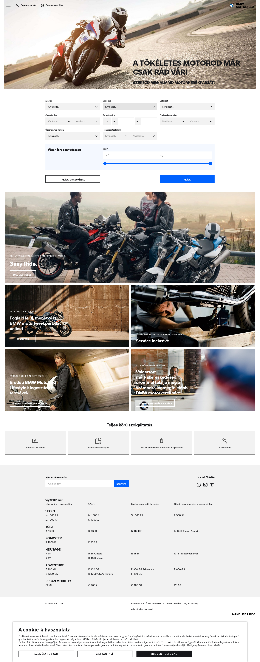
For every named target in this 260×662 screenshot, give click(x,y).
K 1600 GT (51, 531)
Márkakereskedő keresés (145, 504)
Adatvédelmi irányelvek (142, 609)
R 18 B (135, 553)
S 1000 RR (137, 515)
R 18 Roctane (95, 558)
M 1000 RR (51, 515)
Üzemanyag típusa (54, 129)
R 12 (48, 558)
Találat (187, 179)
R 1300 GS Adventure (100, 574)
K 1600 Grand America (187, 531)
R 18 (48, 553)
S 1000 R (50, 542)
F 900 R (92, 542)
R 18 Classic (95, 553)
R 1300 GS (51, 574)
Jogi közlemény (190, 603)
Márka (48, 100)
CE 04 (48, 585)
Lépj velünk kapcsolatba (58, 504)
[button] (8, 5)
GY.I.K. (91, 504)
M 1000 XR (51, 519)
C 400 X (93, 585)
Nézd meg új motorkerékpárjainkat (193, 504)
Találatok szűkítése (72, 179)
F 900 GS (93, 569)
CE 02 (177, 585)
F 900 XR (179, 515)
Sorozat (107, 100)
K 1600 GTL (95, 531)
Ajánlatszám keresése (56, 476)
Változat (164, 100)
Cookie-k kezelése (172, 603)
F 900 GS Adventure (142, 569)
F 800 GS (179, 569)
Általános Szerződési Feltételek (146, 603)
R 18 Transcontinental (186, 553)
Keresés (121, 483)
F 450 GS (136, 574)
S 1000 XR (94, 519)
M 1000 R (93, 515)
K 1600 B (136, 531)
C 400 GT (136, 585)
